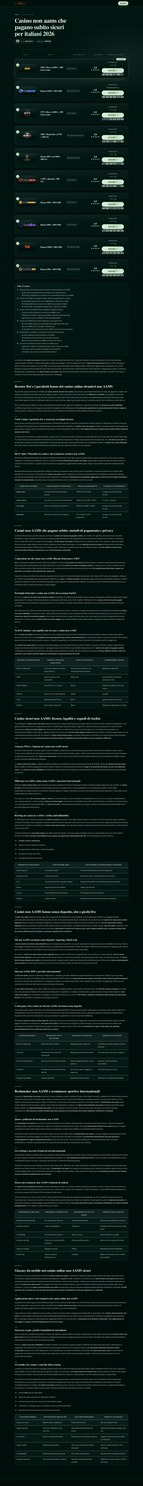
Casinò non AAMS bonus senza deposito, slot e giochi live (41, 321)
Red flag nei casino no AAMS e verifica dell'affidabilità (41, 318)
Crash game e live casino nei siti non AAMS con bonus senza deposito (47, 329)
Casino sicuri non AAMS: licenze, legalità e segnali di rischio (41, 309)
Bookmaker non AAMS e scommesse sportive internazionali (42, 332)
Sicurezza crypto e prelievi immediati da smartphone (41, 349)
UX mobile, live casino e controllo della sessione (39, 352)
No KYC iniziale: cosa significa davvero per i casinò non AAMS (44, 307)
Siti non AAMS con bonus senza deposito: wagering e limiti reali (45, 324)
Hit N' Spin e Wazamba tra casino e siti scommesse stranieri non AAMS (48, 295)
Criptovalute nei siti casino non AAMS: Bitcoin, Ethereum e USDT (45, 301)
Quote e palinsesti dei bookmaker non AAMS (38, 335)
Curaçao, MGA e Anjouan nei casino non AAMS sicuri (41, 312)
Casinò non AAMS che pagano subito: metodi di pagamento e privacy (45, 298)
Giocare (123, 3)
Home (17, 14)
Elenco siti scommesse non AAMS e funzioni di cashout (42, 340)
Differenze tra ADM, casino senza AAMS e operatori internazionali (46, 315)
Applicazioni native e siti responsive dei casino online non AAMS (45, 346)
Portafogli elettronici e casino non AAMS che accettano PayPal (44, 304)
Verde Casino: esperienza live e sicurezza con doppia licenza (44, 293)
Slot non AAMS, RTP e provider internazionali (38, 326)
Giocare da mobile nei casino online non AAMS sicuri (39, 343)
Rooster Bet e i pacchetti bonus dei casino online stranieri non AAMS (45, 290)
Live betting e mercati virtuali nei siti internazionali (40, 338)
